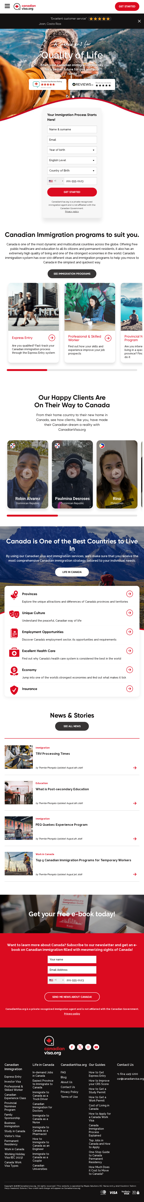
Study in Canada (14, 1131)
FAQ (63, 1072)
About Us (66, 1082)
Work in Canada (14, 1149)
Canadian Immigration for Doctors (42, 1107)
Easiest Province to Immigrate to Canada (43, 1084)
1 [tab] (68, 97)
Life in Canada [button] (43, 1065)
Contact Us (68, 1087)
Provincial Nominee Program (10, 1106)
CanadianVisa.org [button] (72, 1065)
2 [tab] (74, 97)
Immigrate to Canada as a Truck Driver (41, 1096)
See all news (72, 726)
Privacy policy (72, 211)
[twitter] (80, 1047)
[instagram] (88, 1047)
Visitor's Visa (12, 1136)
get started (127, 6)
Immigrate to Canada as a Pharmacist (41, 1131)
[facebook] (72, 1047)
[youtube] (96, 1047)
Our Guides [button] (97, 1065)
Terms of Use (69, 1096)
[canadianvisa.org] (25, 6)
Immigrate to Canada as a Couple (41, 1157)
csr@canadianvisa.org (130, 1078)
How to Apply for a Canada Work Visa (100, 1117)
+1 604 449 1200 (127, 1073)
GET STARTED (72, 192)
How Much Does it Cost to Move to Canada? (99, 1170)
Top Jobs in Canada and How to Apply (99, 1144)
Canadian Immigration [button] (13, 1067)
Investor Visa (12, 1081)
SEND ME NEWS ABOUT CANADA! (72, 997)
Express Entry (13, 1076)
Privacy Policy (69, 1091)
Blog (64, 1077)
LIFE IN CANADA (72, 572)
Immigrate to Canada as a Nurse (41, 1119)
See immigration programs (72, 273)
